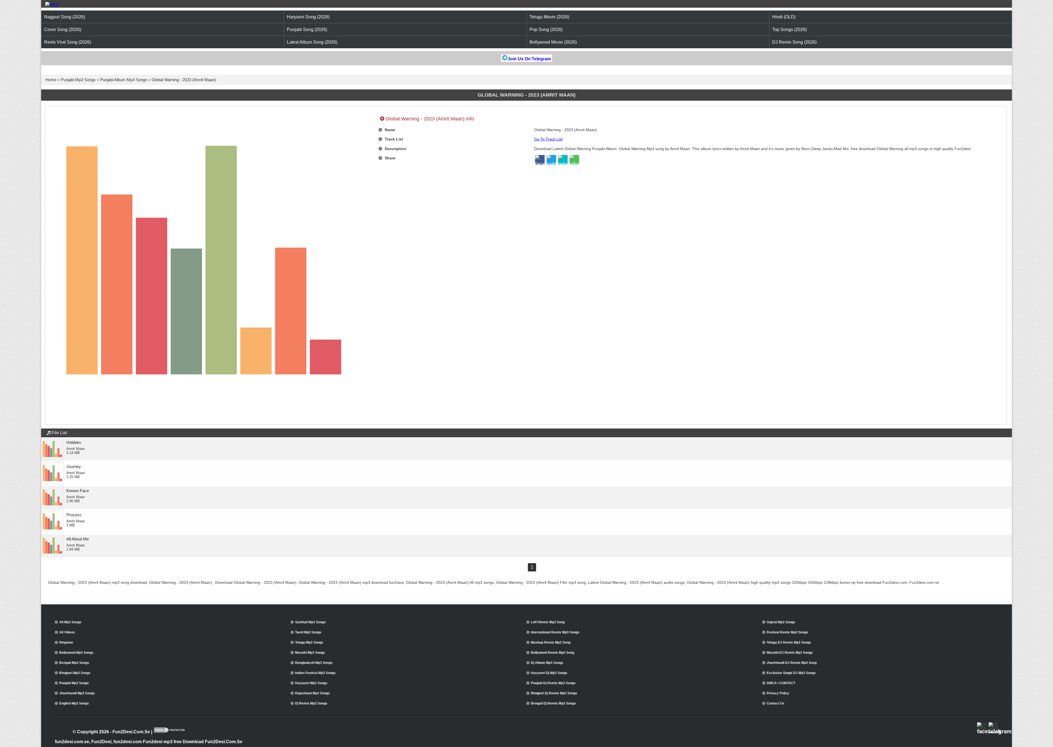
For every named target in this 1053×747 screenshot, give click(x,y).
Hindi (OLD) (784, 17)
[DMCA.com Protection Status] (169, 732)
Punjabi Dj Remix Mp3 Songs (553, 683)
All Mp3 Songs (70, 622)
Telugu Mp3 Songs (309, 642)
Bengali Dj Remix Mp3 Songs (553, 703)
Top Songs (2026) (789, 29)
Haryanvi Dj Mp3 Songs (549, 673)
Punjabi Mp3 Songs (78, 79)
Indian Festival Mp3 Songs (315, 673)
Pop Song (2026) (546, 29)
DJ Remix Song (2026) (794, 42)
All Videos (67, 632)
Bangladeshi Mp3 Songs (314, 663)
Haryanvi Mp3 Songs (311, 683)
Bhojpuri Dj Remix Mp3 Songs (554, 693)
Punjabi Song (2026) (307, 29)
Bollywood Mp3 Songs (76, 653)
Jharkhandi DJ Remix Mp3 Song (792, 663)
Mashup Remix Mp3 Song (550, 642)
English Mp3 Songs (74, 703)
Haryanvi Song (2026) (308, 17)
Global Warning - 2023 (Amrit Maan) (184, 79)
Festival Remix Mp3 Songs (787, 632)
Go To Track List (548, 139)
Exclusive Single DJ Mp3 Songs (791, 673)
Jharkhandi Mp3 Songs (77, 693)
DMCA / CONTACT (781, 683)
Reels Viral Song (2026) (67, 42)
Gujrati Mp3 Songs (781, 622)
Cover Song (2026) (62, 29)
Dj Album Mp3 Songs (547, 663)
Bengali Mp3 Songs (74, 663)
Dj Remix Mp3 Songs (311, 703)
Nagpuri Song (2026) (64, 17)
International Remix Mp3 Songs (555, 632)
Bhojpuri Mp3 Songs (74, 673)
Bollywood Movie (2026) (553, 42)
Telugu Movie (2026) (549, 17)
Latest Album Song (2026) (312, 42)
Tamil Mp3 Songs (308, 632)
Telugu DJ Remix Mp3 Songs (789, 642)
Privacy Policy (778, 693)
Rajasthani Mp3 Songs (312, 693)
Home (51, 79)
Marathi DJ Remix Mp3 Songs (790, 653)
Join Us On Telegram (529, 59)
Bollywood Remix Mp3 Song (552, 653)
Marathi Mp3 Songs (310, 653)
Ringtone (66, 642)
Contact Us (775, 703)
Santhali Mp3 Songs (310, 622)
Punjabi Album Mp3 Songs (123, 79)
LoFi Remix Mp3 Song (548, 622)
